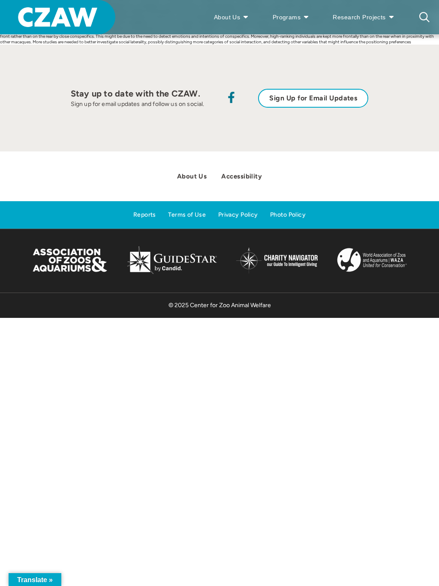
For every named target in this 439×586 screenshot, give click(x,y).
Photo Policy (288, 214)
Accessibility (241, 176)
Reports (144, 214)
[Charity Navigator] (277, 272)
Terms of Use (187, 214)
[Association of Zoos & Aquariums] (69, 272)
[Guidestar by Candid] (172, 272)
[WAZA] (372, 272)
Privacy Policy (238, 214)
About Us (227, 17)
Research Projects (359, 17)
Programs (287, 17)
